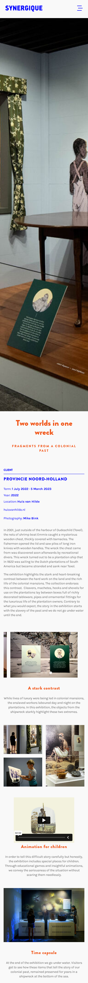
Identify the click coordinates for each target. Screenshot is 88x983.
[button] (37, 672)
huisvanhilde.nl (14, 510)
